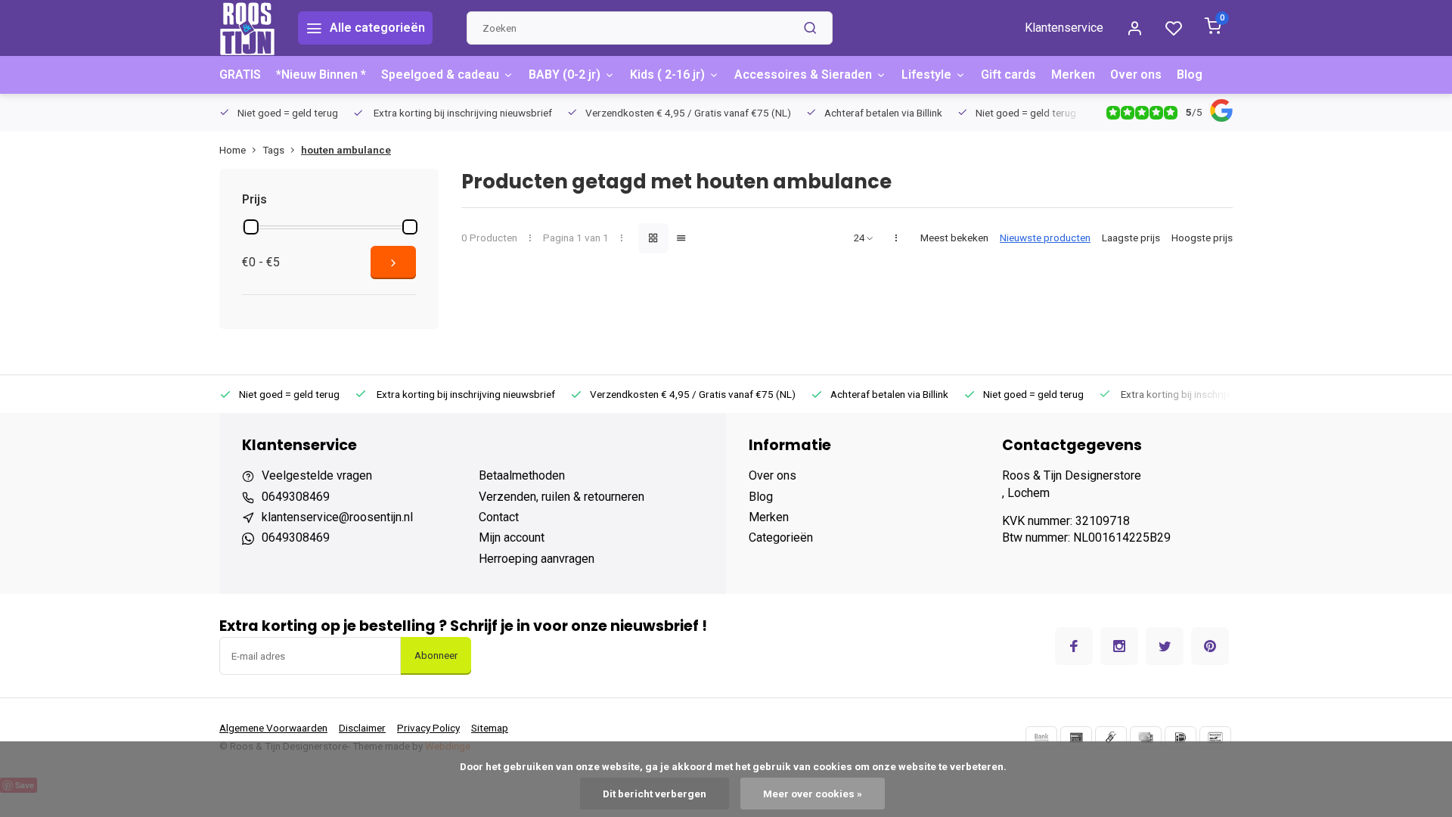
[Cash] (1111, 737)
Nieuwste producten (1045, 237)
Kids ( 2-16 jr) (667, 74)
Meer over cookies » (812, 793)
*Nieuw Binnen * (321, 74)
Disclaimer (362, 728)
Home (232, 150)
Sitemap (489, 728)
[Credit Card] (1146, 737)
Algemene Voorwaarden (273, 728)
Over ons (1136, 74)
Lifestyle (926, 74)
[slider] (251, 227)
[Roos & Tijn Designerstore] (247, 28)
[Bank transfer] (1041, 737)
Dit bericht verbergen (654, 793)
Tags (273, 150)
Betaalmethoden (522, 475)
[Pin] (1076, 737)
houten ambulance (346, 150)
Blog (1189, 74)
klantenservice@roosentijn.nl (337, 517)
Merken (1073, 74)
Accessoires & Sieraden (803, 74)
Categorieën (781, 537)
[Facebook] (1074, 646)
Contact (499, 517)
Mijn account (511, 537)
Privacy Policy (428, 728)
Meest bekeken (954, 237)
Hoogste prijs (1202, 237)
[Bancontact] (1215, 737)
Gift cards (1008, 74)
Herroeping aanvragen (536, 558)
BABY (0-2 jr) (564, 74)
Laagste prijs (1131, 237)
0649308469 (296, 496)
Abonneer (436, 655)
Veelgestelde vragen (317, 475)
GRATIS (240, 74)
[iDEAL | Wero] (1180, 737)
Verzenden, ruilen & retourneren (561, 496)
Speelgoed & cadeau (440, 74)
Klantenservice (1064, 27)
